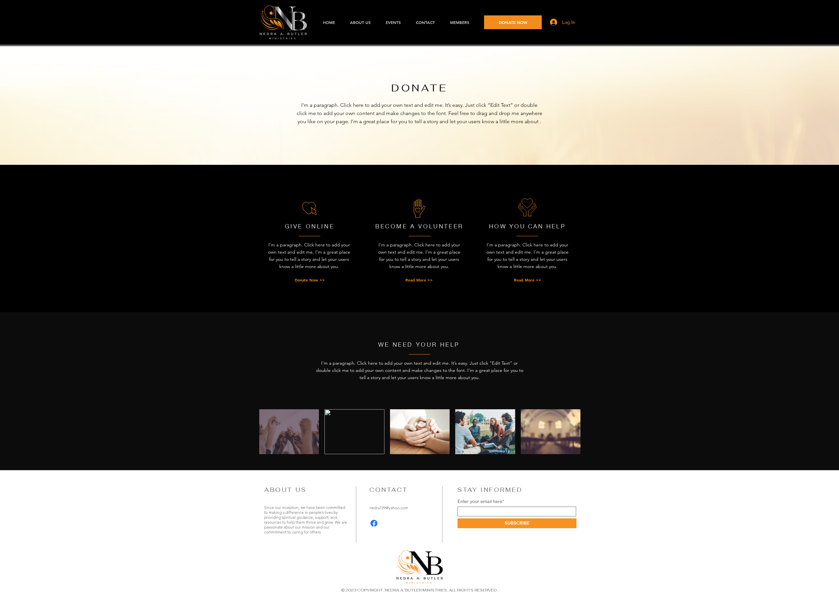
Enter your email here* (481, 501)
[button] (513, 22)
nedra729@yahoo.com (388, 507)
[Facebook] (374, 523)
